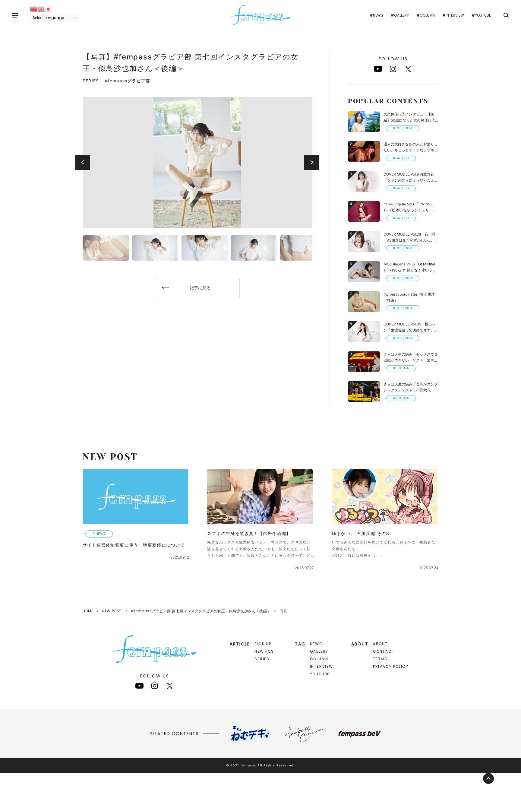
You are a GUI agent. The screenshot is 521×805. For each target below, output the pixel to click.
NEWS (316, 643)
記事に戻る (200, 287)
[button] (82, 162)
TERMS (380, 658)
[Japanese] (48, 8)
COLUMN (319, 658)
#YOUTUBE (481, 15)
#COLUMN (425, 15)
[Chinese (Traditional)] (33, 8)
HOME (88, 610)
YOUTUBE (320, 674)
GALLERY (319, 651)
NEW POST (112, 610)
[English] (41, 8)
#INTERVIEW (453, 15)
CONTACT (384, 651)
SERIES (262, 658)
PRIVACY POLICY (391, 666)
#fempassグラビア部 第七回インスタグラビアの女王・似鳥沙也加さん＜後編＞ (201, 610)
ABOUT (380, 643)
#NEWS (376, 15)
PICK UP (262, 643)
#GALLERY (400, 15)
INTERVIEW (321, 666)
